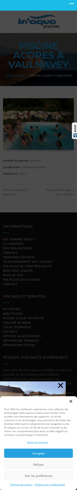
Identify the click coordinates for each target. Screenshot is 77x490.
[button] (71, 401)
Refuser (38, 464)
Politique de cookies (21, 484)
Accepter (38, 453)
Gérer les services (37, 442)
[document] (38, 245)
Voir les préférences (39, 476)
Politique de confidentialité (50, 484)
